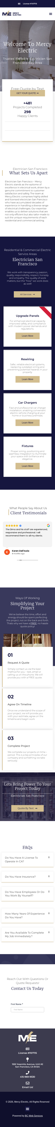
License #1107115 (27, 1053)
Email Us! (27, 1087)
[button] (50, 13)
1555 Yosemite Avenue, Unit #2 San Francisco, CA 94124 (27, 1065)
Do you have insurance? (20, 876)
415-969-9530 (27, 1076)
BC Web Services (34, 1116)
